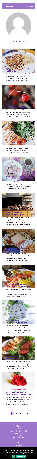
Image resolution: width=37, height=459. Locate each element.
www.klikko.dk (20, 437)
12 (27, 413)
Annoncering (18, 445)
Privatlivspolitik (21, 456)
